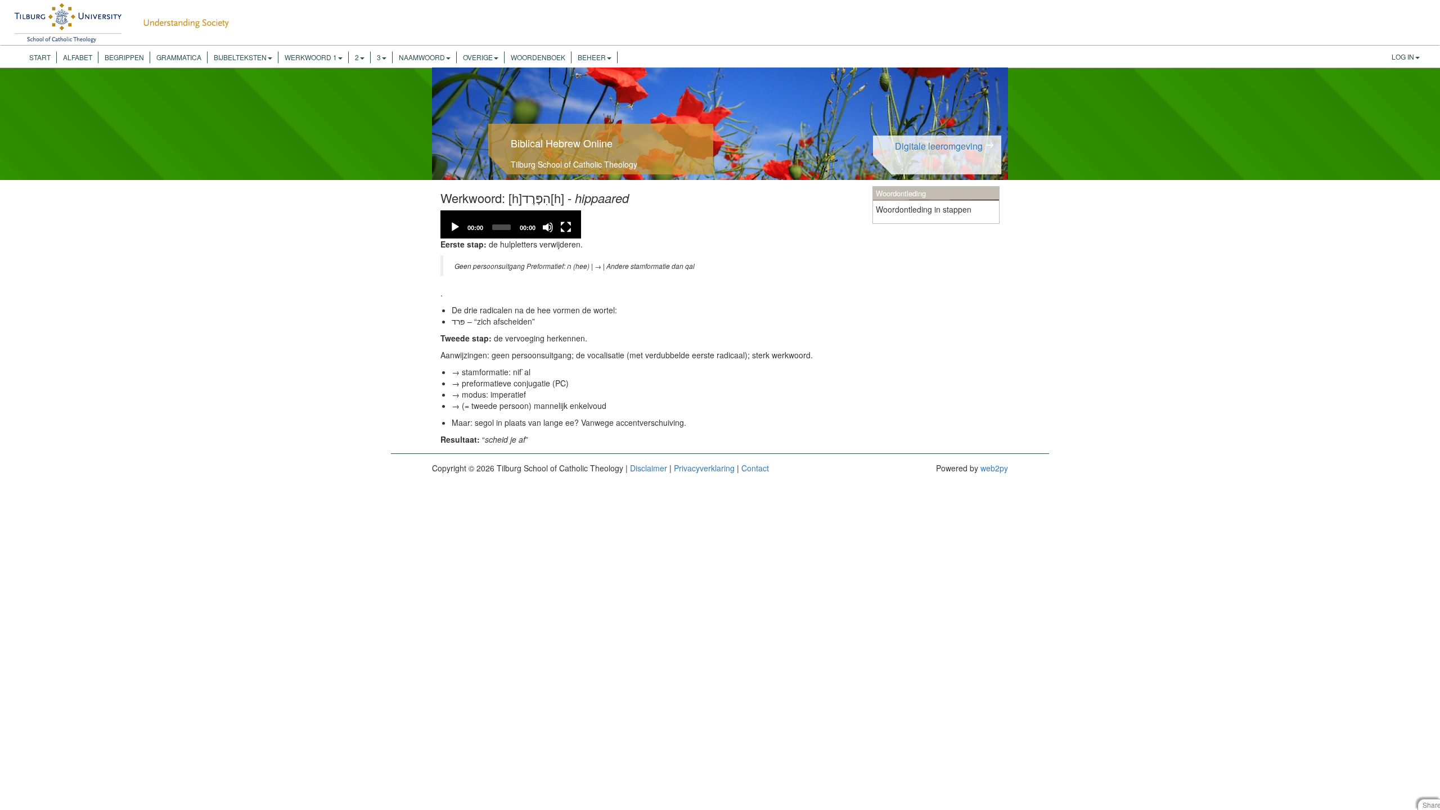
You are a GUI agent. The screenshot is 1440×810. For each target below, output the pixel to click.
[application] (510, 224)
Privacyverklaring (704, 468)
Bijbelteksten (240, 57)
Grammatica (178, 57)
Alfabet (77, 57)
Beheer (592, 57)
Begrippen (124, 57)
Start (40, 57)
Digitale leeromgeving (939, 146)
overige (478, 57)
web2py (994, 468)
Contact (755, 468)
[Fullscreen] (566, 227)
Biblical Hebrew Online (562, 143)
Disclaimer (648, 468)
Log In (1403, 56)
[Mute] (548, 227)
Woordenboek (538, 57)
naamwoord (422, 57)
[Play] (455, 227)
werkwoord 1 (311, 57)
